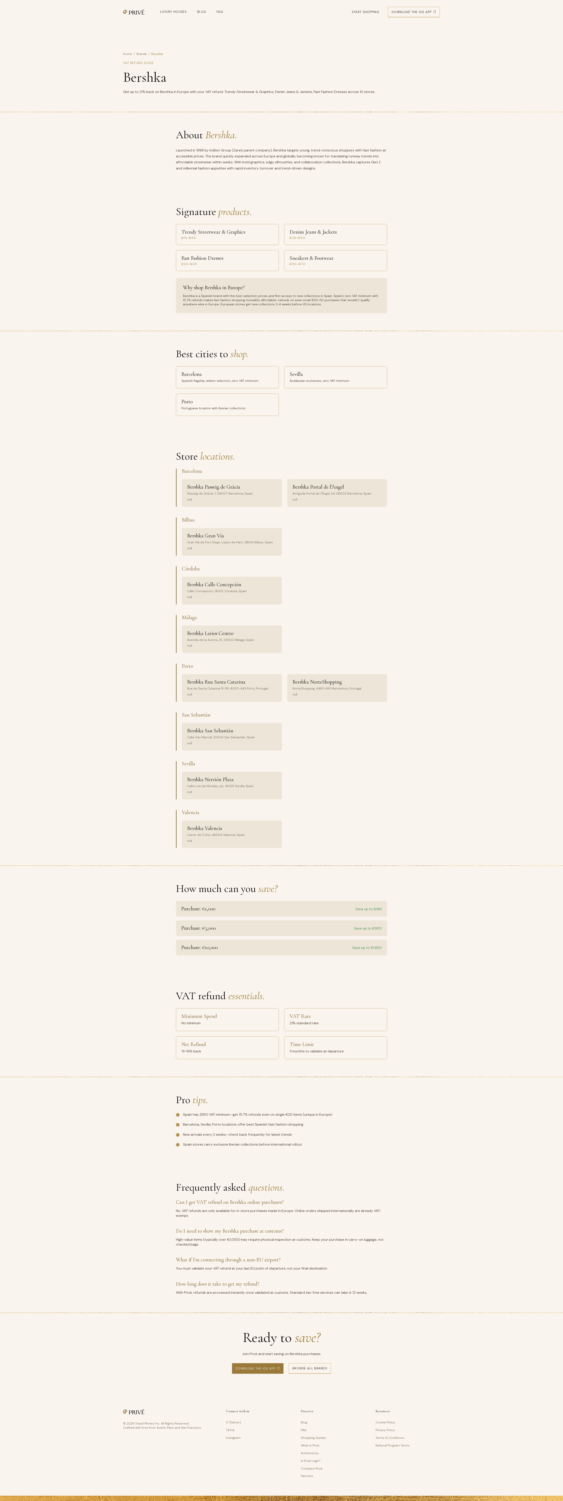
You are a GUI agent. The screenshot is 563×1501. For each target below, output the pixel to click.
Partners (307, 1476)
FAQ (220, 12)
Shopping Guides (313, 1438)
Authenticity (310, 1453)
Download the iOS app (411, 12)
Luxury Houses (173, 12)
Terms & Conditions (390, 1438)
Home (127, 54)
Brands (142, 54)
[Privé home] (133, 12)
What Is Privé (310, 1445)
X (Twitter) (233, 1422)
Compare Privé (311, 1468)
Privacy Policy (385, 1430)
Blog (201, 12)
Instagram (233, 1438)
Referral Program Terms (392, 1445)
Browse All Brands (309, 1368)
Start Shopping (365, 12)
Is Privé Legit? (310, 1461)
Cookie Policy (385, 1422)
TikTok (230, 1430)
